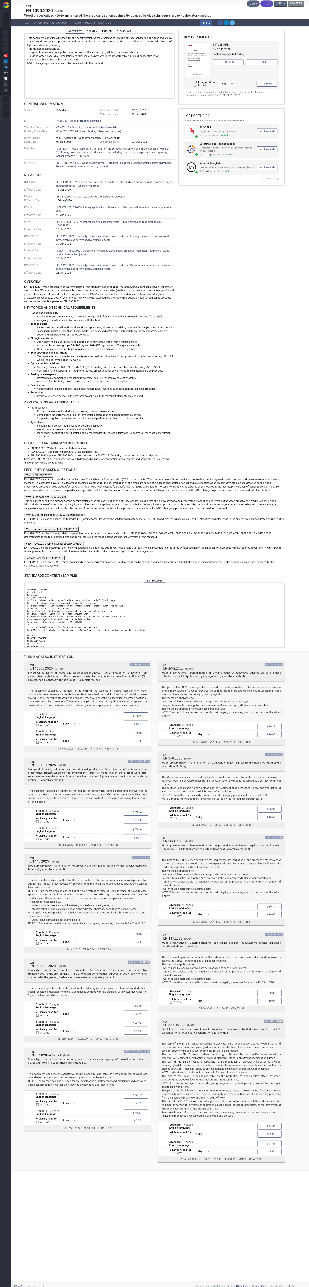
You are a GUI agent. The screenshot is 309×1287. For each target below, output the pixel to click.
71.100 (226, 95)
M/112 (242, 1159)
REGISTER (296, 3)
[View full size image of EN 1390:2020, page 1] (198, 60)
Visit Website (267, 131)
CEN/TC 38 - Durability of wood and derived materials (86, 127)
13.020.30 (82, 748)
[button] (206, 23)
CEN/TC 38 (104, 22)
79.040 (217, 1159)
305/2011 (89, 22)
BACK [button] (28, 22)
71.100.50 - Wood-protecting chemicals (78, 120)
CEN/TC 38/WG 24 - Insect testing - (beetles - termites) (88, 131)
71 (220, 95)
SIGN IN (280, 3)
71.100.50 (75, 22)
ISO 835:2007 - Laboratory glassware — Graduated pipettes (91, 196)
